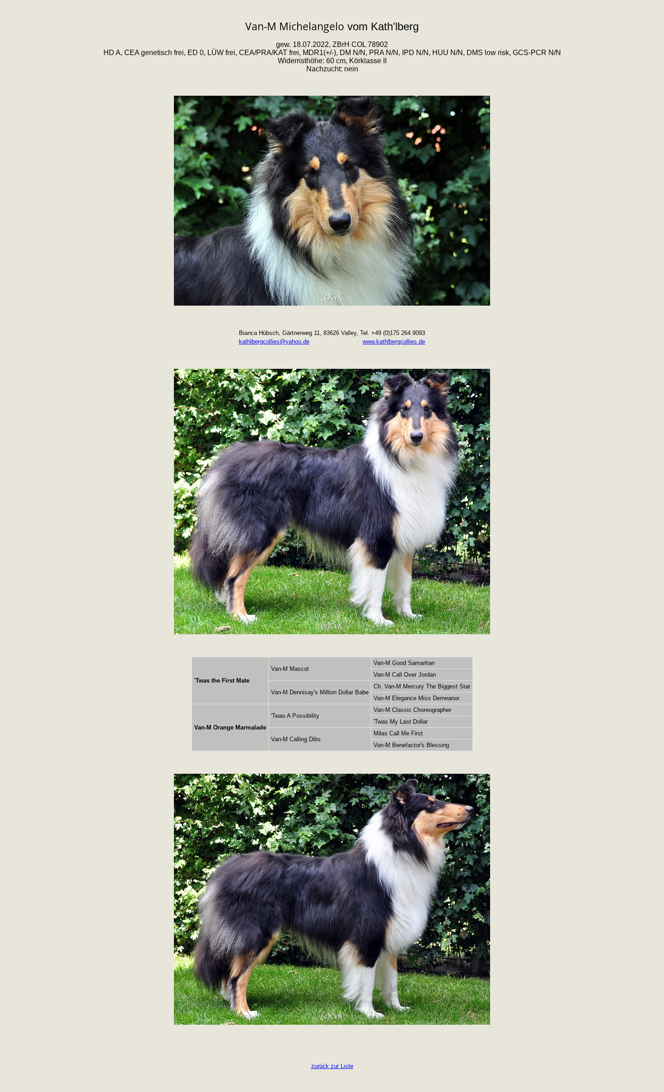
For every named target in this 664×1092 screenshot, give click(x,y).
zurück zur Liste (332, 1066)
